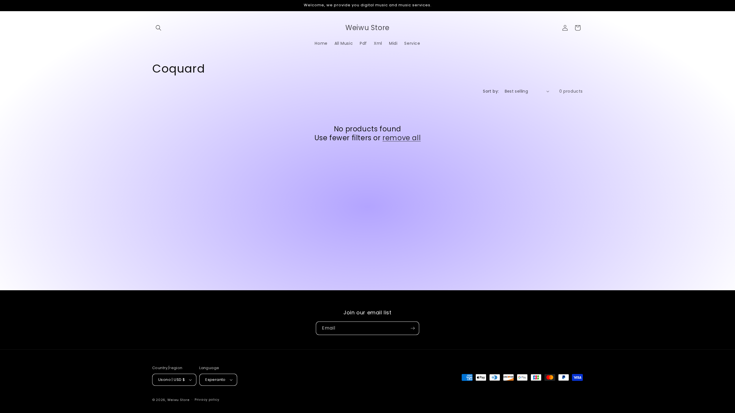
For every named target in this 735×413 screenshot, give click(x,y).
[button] (158, 28)
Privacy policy (207, 399)
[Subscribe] (412, 328)
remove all (401, 137)
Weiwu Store (178, 400)
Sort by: (491, 91)
